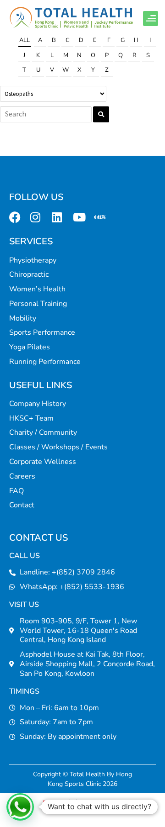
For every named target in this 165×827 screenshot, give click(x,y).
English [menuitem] (110, 803)
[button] (150, 18)
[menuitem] (61, 803)
